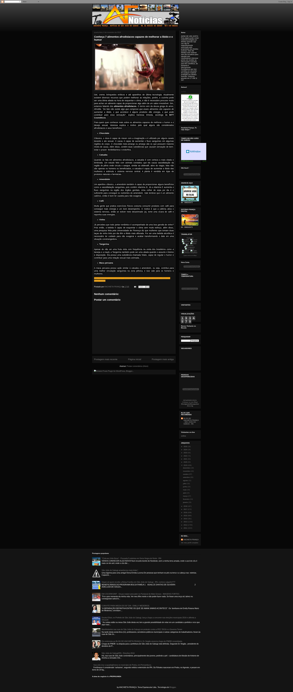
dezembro (187, 468)
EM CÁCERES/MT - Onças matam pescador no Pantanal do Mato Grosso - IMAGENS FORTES (140, 594)
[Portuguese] (190, 247)
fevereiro (186, 499)
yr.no (204, 161)
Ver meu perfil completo (189, 543)
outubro (186, 474)
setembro (186, 477)
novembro (187, 471)
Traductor (190, 238)
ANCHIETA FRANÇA (191, 539)
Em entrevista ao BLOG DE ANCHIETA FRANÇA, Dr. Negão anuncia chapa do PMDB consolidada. (142, 641)
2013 (186, 522)
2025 (186, 446)
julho (185, 483)
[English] (186, 240)
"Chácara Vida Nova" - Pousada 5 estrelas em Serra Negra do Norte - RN (131, 558)
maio (185, 490)
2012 (186, 525)
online (183, 436)
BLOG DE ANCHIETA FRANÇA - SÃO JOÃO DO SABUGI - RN (191, 421)
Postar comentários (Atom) (137, 366)
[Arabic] (194, 251)
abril (185, 493)
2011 (185, 528)
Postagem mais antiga (163, 359)
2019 (186, 465)
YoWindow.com (187, 161)
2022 (186, 456)
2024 (186, 450)
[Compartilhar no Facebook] (146, 287)
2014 (186, 519)
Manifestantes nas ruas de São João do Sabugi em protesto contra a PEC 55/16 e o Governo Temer (142, 629)
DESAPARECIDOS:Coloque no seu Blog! (190, 401)
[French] (194, 240)
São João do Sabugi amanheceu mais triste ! (120, 570)
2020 (186, 462)
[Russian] (190, 245)
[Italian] (186, 243)
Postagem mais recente (105, 359)
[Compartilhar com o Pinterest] (148, 287)
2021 (186, 459)
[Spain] (194, 242)
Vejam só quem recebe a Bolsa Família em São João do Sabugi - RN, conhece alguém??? (138, 582)
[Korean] (186, 251)
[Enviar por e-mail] (139, 287)
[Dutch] (193, 243)
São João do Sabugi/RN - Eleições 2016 (118, 653)
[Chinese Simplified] (190, 252)
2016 (186, 512)
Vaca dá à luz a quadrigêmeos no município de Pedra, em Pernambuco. (122, 665)
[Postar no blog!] (142, 287)
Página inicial (134, 359)
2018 (186, 506)
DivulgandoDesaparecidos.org (190, 405)
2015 (186, 515)
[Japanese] (190, 249)
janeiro (185, 502)
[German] (186, 242)
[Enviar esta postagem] (135, 287)
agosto (185, 480)
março (185, 496)
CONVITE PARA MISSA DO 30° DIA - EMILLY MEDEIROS (125, 606)
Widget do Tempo (193, 151)
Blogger (173, 687)
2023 (186, 453)
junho (185, 487)
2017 (186, 509)
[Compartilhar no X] (144, 287)
